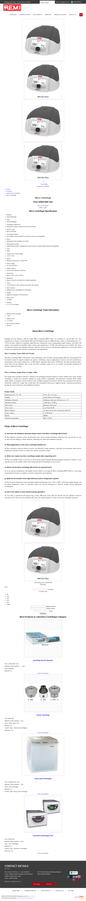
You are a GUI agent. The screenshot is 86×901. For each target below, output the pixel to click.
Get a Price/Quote (43, 205)
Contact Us (72, 14)
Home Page (13, 14)
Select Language (60, 2)
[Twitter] (71, 877)
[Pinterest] (73, 880)
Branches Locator (60, 14)
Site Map (71, 890)
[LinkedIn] (73, 877)
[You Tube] (76, 877)
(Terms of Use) (31, 896)
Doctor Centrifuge (43, 715)
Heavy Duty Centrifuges (43, 778)
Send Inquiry (44, 184)
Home (8, 189)
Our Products (37, 14)
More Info (48, 14)
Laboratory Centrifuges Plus (43, 835)
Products (9, 191)
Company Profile (24, 14)
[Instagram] (79, 877)
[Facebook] (68, 877)
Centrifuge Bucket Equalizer (43, 660)
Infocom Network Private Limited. (24, 898)
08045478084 (77, 2)
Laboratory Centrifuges (13, 193)
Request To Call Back (43, 186)
